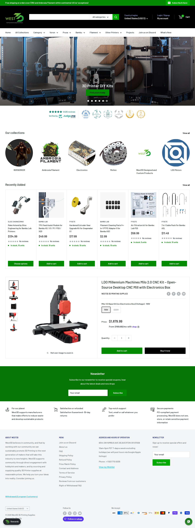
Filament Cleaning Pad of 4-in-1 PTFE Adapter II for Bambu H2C (112, 228)
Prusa (65, 32)
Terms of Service (67, 472)
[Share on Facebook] (168, 294)
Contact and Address (69, 468)
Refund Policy (65, 459)
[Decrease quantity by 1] (114, 338)
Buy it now (165, 350)
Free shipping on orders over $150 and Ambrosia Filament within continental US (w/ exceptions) (46, 3)
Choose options (20, 263)
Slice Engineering (16, 222)
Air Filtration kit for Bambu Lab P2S (142, 226)
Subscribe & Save (179, 3)
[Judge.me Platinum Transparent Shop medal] (97, 114)
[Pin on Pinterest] (174, 294)
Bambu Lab (43, 222)
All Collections (22, 32)
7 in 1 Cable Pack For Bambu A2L (173, 226)
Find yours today (97, 92)
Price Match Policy (67, 464)
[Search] (115, 17)
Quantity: (105, 338)
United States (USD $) (15, 508)
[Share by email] (184, 294)
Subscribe (118, 392)
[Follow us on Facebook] (65, 513)
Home (8, 32)
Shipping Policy (66, 455)
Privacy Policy (65, 477)
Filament (94, 32)
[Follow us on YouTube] (80, 513)
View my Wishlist (107, 467)
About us (63, 447)
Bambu (79, 32)
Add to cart (51, 263)
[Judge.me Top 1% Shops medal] (130, 114)
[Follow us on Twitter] (70, 513)
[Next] (189, 154)
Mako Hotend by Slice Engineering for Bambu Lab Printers (19, 228)
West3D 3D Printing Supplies (114, 294)
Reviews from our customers (72, 481)
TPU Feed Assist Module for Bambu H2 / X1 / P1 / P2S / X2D (50, 228)
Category (37, 32)
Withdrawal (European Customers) (21, 496)
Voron (52, 32)
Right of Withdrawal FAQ (70, 485)
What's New (166, 32)
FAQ (61, 451)
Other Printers (112, 32)
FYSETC (72, 222)
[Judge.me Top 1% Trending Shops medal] (141, 114)
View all (186, 133)
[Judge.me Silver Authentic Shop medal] (119, 114)
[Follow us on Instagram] (75, 513)
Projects (130, 32)
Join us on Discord (147, 32)
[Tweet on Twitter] (179, 294)
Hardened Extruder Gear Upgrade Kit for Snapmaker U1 (81, 228)
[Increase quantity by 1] (128, 338)
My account (162, 18)
